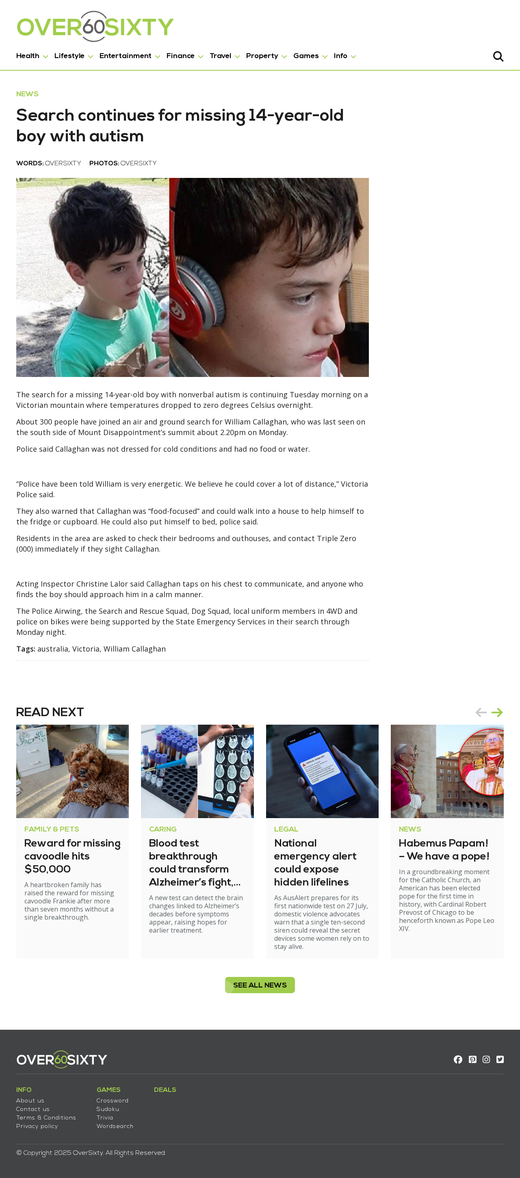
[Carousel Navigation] (489, 712)
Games (306, 56)
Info (340, 56)
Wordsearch (115, 1127)
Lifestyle (69, 56)
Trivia (105, 1118)
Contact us (33, 1110)
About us (30, 1101)
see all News (260, 986)
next (497, 712)
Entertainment (126, 56)
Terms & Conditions (46, 1118)
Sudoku (108, 1110)
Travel (220, 56)
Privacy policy (37, 1127)
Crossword (113, 1101)
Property (262, 56)
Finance (181, 56)
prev (481, 712)
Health (27, 56)
